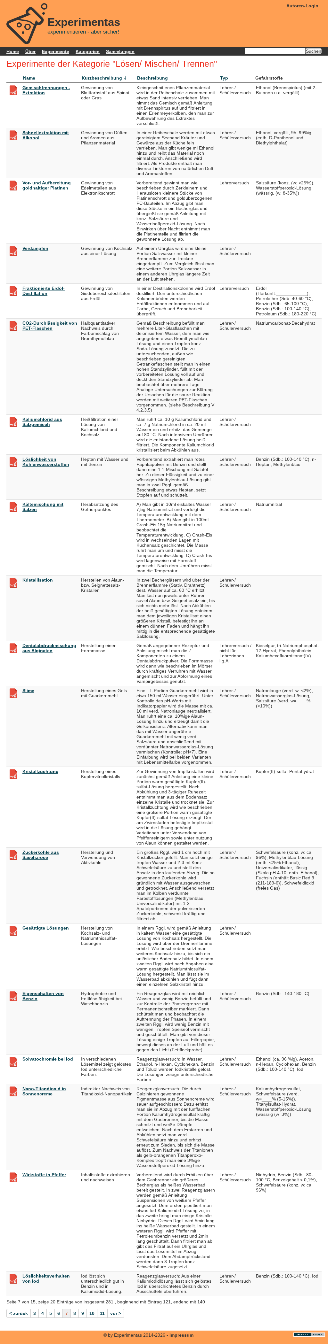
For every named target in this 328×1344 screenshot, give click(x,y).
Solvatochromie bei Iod (47, 1059)
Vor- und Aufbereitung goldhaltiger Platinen (46, 185)
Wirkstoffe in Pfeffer (44, 1174)
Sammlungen (120, 51)
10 (91, 1313)
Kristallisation (37, 580)
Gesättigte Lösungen (45, 928)
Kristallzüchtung (40, 771)
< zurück (18, 1313)
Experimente (55, 51)
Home (12, 51)
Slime (28, 690)
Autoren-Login (302, 5)
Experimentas (83, 22)
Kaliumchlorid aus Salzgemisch (42, 422)
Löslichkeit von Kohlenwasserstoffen (45, 462)
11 (102, 1313)
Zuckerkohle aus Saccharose (40, 855)
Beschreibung (152, 78)
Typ (224, 78)
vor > (115, 1313)
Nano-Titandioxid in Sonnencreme (44, 1091)
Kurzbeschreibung (102, 78)
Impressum (181, 1335)
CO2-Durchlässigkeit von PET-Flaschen (49, 326)
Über (30, 51)
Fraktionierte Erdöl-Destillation (43, 291)
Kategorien (88, 51)
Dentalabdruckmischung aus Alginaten (49, 648)
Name (29, 78)
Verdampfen (35, 248)
